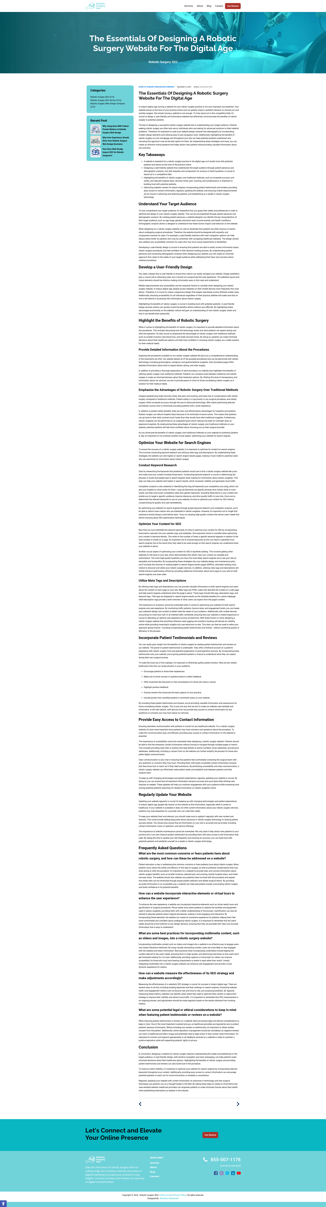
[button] (3, 1203)
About (200, 6)
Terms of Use (166, 1195)
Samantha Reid (203, 87)
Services (188, 6)
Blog (209, 6)
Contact (219, 6)
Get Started (233, 6)
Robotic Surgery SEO (99, 97)
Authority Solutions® (169, 1198)
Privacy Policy (179, 1195)
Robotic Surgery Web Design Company (107, 103)
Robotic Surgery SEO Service (103, 100)
